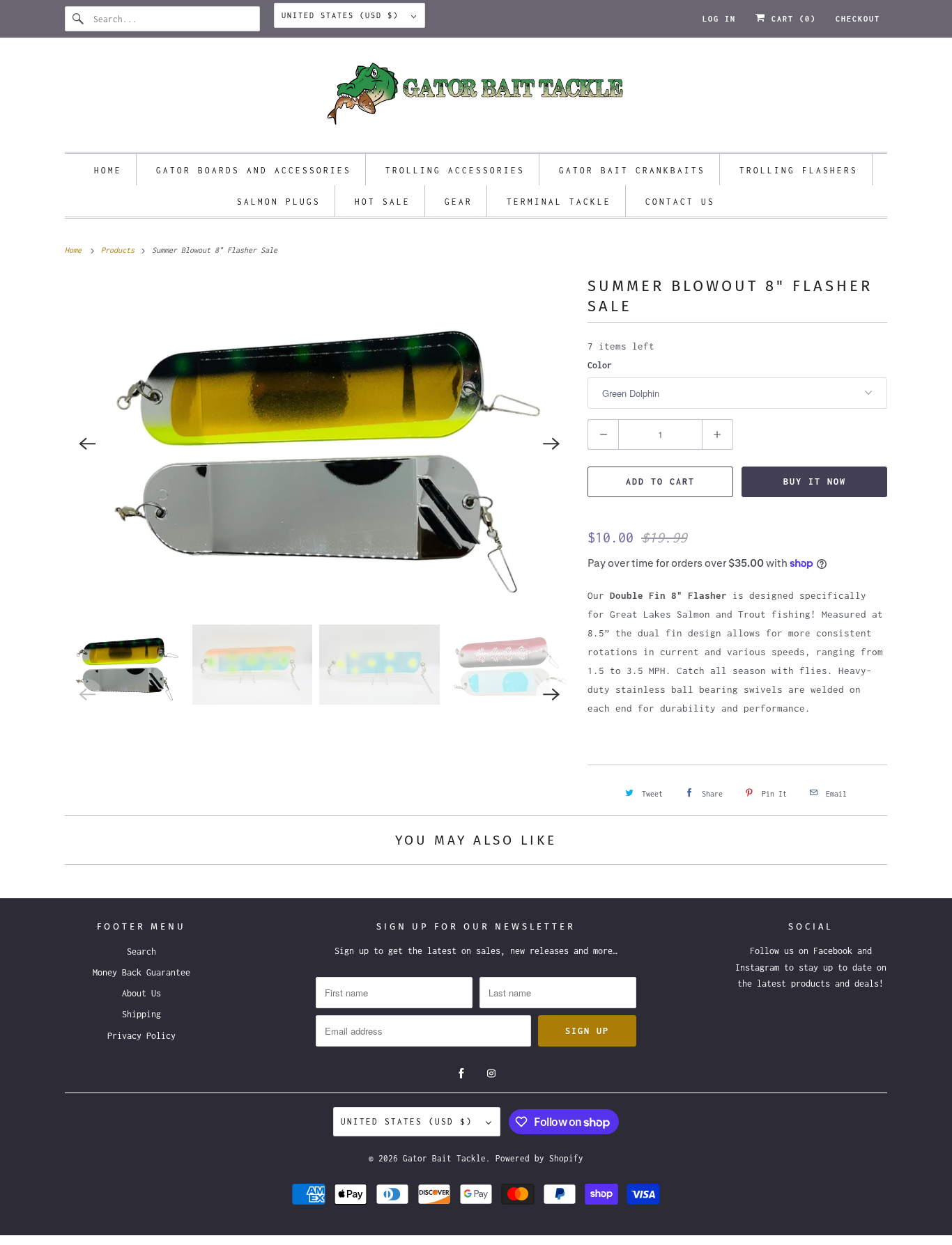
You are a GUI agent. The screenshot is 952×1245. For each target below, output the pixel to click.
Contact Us (680, 201)
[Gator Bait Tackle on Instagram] (491, 1074)
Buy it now (814, 481)
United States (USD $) (343, 15)
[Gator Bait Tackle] (476, 98)
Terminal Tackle (559, 201)
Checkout (858, 19)
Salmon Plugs (279, 201)
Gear (459, 201)
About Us (141, 993)
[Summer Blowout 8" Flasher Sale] (319, 443)
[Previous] (87, 443)
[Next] (551, 443)
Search (141, 951)
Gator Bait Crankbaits (632, 170)
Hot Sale (382, 201)
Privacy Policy (141, 1036)
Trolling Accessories (455, 170)
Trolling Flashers (798, 170)
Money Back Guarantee (141, 972)
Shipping (141, 1014)
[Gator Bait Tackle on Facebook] (461, 1074)
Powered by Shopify (539, 1158)
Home (108, 170)
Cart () (791, 19)
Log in (719, 19)
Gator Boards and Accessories (253, 170)
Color (600, 365)
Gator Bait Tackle (444, 1158)
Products (120, 250)
